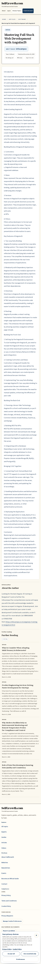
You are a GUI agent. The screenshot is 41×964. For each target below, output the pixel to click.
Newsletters (5, 868)
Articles (12, 19)
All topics (4, 826)
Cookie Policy (6, 906)
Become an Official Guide (10, 879)
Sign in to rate (30, 58)
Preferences (20, 959)
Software (22, 19)
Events (3, 873)
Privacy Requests (7, 916)
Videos (3, 848)
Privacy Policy (6, 895)
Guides (3, 837)
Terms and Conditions (9, 901)
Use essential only (30, 954)
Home (4, 19)
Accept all (11, 954)
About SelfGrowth (7, 857)
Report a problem (9, 931)
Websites (4, 862)
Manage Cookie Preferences (12, 921)
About (4, 11)
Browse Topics (17, 11)
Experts (4, 832)
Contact (4, 884)
